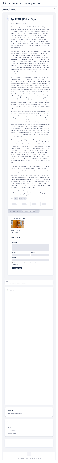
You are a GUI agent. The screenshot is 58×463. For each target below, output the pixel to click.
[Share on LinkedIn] (45, 204)
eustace (19, 211)
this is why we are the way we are (21, 3)
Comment (15, 242)
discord (12, 9)
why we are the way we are (28, 211)
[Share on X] (16, 204)
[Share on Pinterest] (35, 204)
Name (14, 252)
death (16, 198)
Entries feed (11, 427)
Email (33, 252)
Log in (9, 425)
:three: (14, 445)
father (20, 198)
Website (14, 257)
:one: (8, 445)
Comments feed (12, 430)
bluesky (5, 9)
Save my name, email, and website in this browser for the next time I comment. (30, 263)
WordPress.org (12, 433)
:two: (11, 445)
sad (25, 198)
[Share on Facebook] (26, 204)
